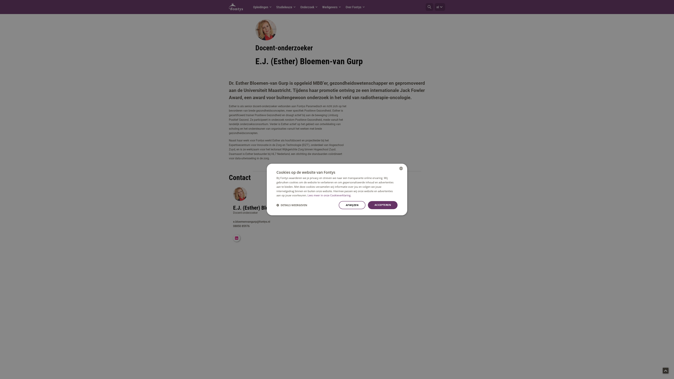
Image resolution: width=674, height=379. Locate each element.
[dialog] (337, 189)
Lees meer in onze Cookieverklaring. (329, 195)
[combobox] (401, 168)
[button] (291, 205)
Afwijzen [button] (352, 205)
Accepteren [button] (383, 205)
